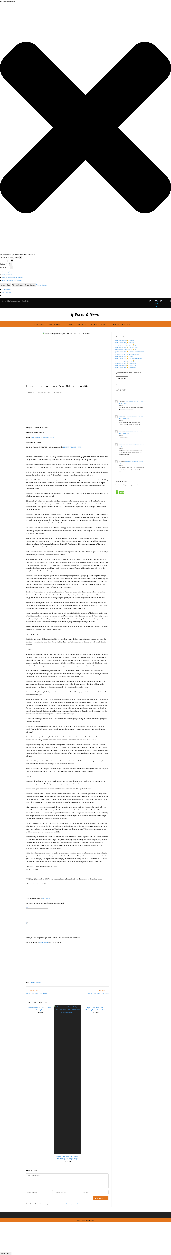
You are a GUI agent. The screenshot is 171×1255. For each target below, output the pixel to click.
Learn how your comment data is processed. (64, 1204)
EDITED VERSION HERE (72, 447)
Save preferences (30, 285)
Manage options (7, 272)
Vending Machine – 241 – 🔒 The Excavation (125, 367)
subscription (46, 898)
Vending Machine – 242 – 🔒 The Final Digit (125, 365)
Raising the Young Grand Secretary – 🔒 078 (125, 349)
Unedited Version (35, 982)
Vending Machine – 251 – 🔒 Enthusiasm (124, 340)
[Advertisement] (67, 412)
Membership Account (13, 301)
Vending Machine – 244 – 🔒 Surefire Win (125, 362)
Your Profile (25, 301)
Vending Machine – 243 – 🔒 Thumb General (125, 363)
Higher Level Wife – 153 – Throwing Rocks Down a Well (95, 1009)
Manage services (7, 275)
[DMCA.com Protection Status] (119, 492)
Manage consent (6, 1253)
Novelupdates (43, 942)
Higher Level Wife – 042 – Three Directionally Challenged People (67, 1157)
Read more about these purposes (12, 280)
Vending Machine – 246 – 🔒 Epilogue (124, 356)
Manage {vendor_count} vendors (12, 277)
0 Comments (58, 393)
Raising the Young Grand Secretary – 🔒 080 (125, 344)
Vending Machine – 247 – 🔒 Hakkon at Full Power (127, 354)
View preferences (17, 285)
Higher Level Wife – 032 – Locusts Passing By (39, 1009)
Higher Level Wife (44, 393)
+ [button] (120, 389)
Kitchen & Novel (85, 314)
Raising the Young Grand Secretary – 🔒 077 (125, 360)
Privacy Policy (6, 292)
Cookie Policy (6, 289)
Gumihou (31, 393)
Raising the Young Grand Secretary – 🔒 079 (125, 345)
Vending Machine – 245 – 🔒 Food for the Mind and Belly (128, 358)
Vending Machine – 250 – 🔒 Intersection (124, 342)
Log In (4, 301)
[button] (85, 128)
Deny (8, 285)
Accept (3, 285)
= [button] (124, 389)
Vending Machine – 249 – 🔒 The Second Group (126, 347)
